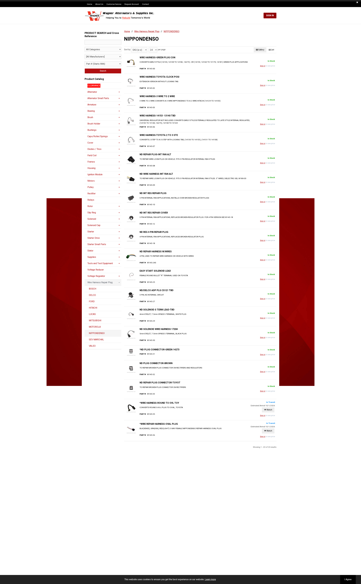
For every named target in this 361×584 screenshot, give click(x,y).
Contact (145, 4)
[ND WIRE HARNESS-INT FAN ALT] (131, 179)
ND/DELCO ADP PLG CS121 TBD (156, 290)
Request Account (132, 4)
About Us (99, 4)
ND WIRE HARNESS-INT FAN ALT (156, 174)
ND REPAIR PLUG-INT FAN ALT (155, 154)
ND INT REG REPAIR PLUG (153, 193)
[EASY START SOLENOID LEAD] (131, 276)
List (272, 49)
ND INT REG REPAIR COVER (154, 212)
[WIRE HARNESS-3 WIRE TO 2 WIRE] (131, 101)
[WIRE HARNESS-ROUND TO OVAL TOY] (131, 408)
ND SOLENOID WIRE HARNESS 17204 (159, 329)
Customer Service (113, 4)
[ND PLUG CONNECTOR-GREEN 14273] (131, 351)
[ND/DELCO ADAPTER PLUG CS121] (131, 295)
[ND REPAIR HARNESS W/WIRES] (131, 256)
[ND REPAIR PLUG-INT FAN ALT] (131, 159)
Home (89, 4)
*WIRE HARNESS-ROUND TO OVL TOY (159, 403)
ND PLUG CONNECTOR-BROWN (156, 363)
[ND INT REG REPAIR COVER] (131, 217)
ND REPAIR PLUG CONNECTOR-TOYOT (160, 382)
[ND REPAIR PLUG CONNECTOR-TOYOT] (131, 388)
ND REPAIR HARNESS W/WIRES (156, 251)
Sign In (270, 15)
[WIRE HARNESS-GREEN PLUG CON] (131, 62)
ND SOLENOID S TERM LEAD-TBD (157, 309)
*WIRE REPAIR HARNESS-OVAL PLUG (159, 424)
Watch (269, 409)
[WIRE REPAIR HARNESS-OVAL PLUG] (131, 429)
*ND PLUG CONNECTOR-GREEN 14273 (159, 349)
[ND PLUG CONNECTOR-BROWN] (131, 368)
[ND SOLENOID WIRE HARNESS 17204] (131, 334)
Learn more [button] (210, 579)
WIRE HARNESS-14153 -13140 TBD (158, 115)
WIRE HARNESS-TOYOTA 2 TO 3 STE (159, 135)
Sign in (262, 66)
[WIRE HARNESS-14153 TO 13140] (131, 121)
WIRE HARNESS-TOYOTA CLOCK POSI (159, 76)
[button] (357, 2)
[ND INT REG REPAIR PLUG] (131, 198)
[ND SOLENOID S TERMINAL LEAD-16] (131, 314)
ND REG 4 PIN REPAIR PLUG (154, 232)
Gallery (261, 49)
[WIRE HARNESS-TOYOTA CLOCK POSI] (131, 82)
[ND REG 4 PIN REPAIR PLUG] (131, 237)
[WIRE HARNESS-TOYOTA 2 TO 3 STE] (131, 140)
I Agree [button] (348, 579)
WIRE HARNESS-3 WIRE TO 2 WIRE (157, 96)
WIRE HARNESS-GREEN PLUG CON (157, 57)
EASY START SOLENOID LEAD (155, 270)
